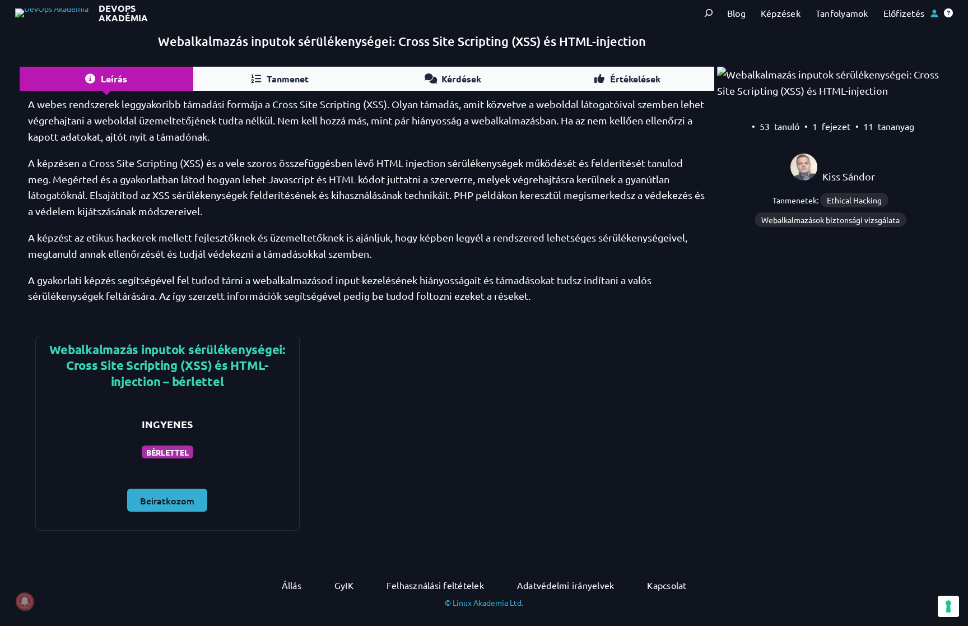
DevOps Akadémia (123, 13)
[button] (948, 12)
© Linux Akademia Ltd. (484, 602)
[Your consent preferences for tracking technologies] (948, 606)
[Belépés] (934, 13)
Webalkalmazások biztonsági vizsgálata (830, 220)
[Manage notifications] (25, 601)
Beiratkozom (167, 500)
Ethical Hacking (854, 200)
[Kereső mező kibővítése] (708, 13)
